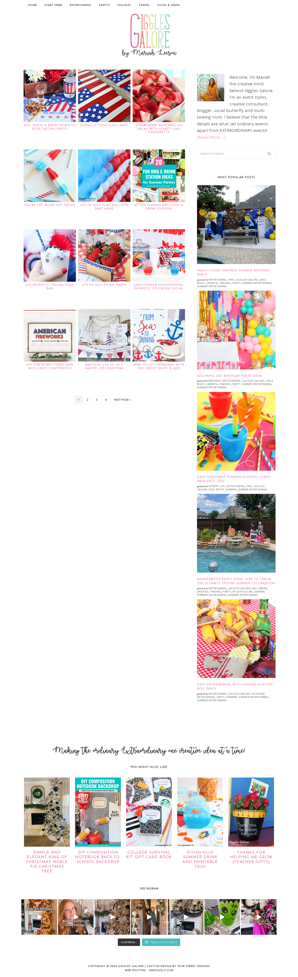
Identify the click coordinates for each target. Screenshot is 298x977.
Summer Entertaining (257, 283)
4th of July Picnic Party (104, 285)
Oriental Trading (219, 283)
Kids (211, 489)
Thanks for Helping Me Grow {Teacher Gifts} (251, 857)
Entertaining (218, 279)
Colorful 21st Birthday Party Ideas (229, 376)
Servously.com (161, 970)
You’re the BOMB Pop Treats (49, 205)
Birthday (215, 380)
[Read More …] (211, 137)
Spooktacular (242, 591)
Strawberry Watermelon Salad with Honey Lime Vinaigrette (159, 129)
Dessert (214, 486)
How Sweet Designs (194, 966)
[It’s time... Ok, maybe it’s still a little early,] (112, 917)
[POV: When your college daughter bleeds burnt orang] (39, 917)
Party (236, 283)
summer (231, 489)
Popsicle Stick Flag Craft (104, 125)
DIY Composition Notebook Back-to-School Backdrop (98, 857)
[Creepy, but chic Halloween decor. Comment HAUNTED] (186, 917)
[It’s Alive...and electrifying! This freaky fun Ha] (222, 917)
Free (231, 279)
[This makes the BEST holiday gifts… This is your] (76, 917)
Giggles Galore (149, 36)
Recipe (220, 489)
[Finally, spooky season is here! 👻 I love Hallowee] (259, 917)
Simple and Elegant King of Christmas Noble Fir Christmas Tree (47, 862)
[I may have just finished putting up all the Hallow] (149, 917)
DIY (223, 486)
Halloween (259, 588)
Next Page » (122, 400)
